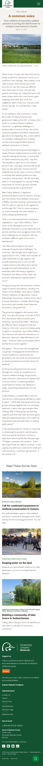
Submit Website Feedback (12, 684)
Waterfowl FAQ (7, 714)
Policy (18, 11)
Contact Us (6, 695)
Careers (5, 698)
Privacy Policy (5, 758)
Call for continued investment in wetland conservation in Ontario (20, 507)
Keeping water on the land (17, 563)
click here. (23, 741)
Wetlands (24, 11)
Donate (6, 671)
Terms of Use (14, 758)
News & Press (7, 701)
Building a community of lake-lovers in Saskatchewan (19, 616)
